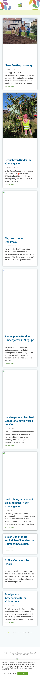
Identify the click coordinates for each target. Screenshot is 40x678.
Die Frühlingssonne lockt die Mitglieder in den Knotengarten (19, 503)
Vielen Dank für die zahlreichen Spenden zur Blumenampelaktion (19, 540)
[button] (20, 12)
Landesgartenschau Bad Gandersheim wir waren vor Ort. (19, 421)
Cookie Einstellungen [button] (9, 674)
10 (31, 632)
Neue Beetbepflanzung (18, 65)
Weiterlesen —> (10, 86)
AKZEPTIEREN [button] (22, 673)
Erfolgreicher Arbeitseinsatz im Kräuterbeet (15, 598)
